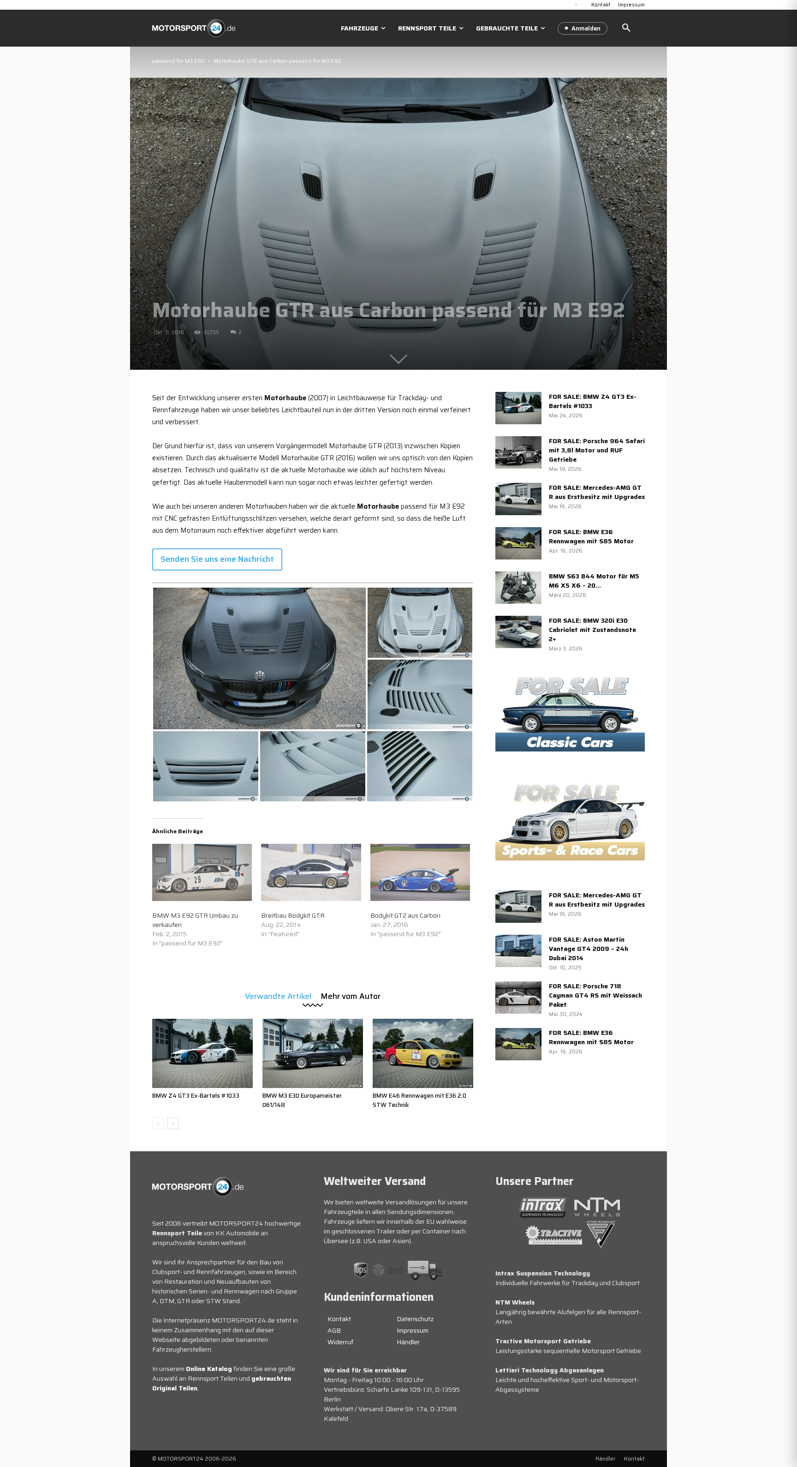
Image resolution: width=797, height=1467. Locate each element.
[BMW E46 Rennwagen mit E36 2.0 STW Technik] (423, 1053)
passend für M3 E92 (178, 60)
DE (576, 3)
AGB (334, 1330)
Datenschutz (415, 1319)
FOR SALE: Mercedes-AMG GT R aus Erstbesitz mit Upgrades (597, 492)
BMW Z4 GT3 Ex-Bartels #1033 (195, 1095)
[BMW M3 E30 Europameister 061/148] (312, 1053)
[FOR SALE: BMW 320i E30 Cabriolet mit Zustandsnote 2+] (518, 632)
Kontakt (339, 1319)
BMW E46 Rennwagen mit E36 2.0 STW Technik (419, 1100)
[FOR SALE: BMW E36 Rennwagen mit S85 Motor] (518, 543)
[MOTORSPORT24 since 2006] (193, 28)
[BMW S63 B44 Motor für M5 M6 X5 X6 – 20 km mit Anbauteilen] (518, 587)
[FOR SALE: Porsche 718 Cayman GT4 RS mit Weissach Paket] (518, 997)
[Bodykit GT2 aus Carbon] (420, 872)
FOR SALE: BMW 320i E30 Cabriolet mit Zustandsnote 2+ (592, 629)
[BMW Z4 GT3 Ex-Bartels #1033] (202, 1053)
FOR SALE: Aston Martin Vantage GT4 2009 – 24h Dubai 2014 (588, 948)
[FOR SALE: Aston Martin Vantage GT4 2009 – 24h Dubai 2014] (518, 951)
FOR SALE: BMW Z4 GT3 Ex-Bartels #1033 (592, 401)
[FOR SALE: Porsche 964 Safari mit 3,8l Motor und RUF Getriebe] (518, 452)
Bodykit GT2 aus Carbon (405, 915)
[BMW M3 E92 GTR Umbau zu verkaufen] (202, 872)
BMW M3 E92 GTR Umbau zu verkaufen (195, 920)
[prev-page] (158, 1123)
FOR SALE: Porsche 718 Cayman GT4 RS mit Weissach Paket (595, 995)
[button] (626, 28)
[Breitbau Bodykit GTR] (311, 872)
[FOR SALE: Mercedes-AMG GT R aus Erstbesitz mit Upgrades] (518, 499)
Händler (408, 1342)
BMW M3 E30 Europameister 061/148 (302, 1100)
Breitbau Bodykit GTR (293, 915)
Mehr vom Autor (351, 995)
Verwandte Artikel (278, 995)
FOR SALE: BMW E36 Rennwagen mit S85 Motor (591, 536)
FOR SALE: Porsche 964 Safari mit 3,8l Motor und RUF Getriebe (597, 450)
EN (583, 4)
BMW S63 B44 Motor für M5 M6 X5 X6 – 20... (594, 580)
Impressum (412, 1330)
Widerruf (340, 1342)
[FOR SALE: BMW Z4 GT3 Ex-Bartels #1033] (518, 408)
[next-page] (172, 1123)
